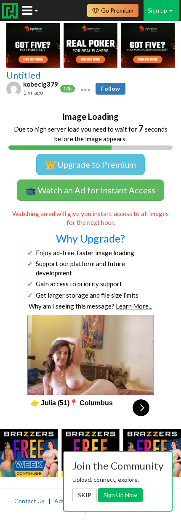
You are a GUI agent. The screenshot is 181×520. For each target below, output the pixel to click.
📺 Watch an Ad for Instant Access (90, 190)
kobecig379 (40, 84)
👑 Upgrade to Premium (90, 164)
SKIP (84, 495)
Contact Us (29, 500)
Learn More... (134, 306)
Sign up (158, 10)
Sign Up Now (120, 495)
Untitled (23, 75)
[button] (85, 89)
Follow (110, 88)
